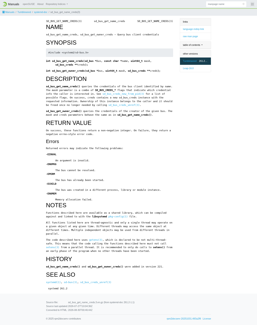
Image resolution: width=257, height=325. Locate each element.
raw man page (190, 36)
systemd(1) (53, 282)
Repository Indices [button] (56, 4)
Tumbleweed (24, 12)
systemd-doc (40, 12)
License (207, 318)
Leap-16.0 (188, 68)
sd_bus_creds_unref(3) (124, 105)
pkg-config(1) (118, 216)
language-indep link (193, 29)
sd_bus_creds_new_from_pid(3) (123, 93)
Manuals (9, 12)
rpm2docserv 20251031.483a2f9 (184, 318)
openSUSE (29, 4)
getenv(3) (95, 239)
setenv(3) (52, 247)
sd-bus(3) (70, 282)
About (40, 4)
